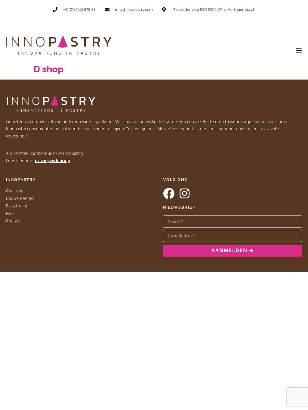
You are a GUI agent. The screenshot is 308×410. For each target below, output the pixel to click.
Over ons (14, 191)
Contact (13, 221)
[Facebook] (168, 193)
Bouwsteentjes (20, 198)
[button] (298, 50)
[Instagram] (184, 193)
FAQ (10, 213)
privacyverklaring (52, 160)
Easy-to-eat (16, 206)
